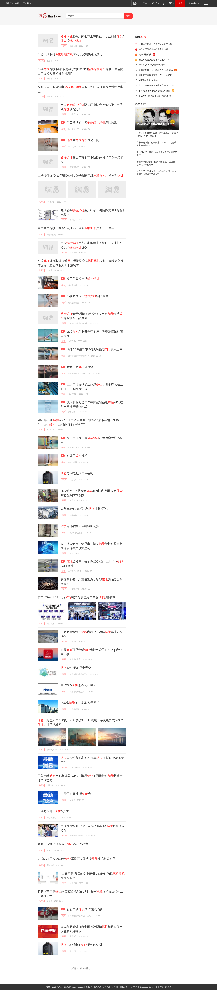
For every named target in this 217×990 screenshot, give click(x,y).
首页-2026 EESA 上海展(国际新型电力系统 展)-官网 (77, 597)
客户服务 (115, 987)
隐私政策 (123, 987)
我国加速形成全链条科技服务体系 (154, 59)
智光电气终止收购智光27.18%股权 (63, 844)
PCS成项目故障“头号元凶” (80, 703)
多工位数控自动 (82, 279)
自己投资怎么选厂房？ (78, 685)
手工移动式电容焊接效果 (91, 123)
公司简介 (88, 987)
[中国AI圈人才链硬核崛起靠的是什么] (157, 118)
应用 (17, 3)
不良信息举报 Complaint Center (141, 987)
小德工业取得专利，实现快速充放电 (70, 54)
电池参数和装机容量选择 (80, 526)
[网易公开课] (144, 3)
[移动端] (135, 3)
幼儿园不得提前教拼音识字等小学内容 (156, 85)
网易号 (64, 46)
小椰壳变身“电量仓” (76, 794)
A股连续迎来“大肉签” (148, 80)
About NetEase (78, 987)
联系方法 (97, 987)
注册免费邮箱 (192, 3)
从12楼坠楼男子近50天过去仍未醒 (154, 90)
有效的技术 (76, 456)
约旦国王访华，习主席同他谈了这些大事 (157, 44)
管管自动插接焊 (79, 367)
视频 (63, 129)
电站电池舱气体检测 (77, 473)
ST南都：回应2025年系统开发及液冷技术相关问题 (76, 859)
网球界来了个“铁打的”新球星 (152, 64)
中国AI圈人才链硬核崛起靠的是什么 (155, 124)
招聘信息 (106, 987)
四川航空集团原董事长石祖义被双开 (155, 75)
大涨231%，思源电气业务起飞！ (85, 509)
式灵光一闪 (83, 140)
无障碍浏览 (27, 3)
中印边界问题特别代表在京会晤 (153, 49)
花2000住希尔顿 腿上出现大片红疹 (155, 95)
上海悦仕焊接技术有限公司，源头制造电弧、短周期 (80, 175)
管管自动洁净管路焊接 (84, 909)
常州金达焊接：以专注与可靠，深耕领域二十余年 (76, 228)
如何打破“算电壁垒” (76, 668)
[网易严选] (155, 3)
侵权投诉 (168, 987)
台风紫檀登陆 (145, 54)
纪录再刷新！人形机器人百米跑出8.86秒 (156, 70)
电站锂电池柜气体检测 (81, 945)
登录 (180, 3)
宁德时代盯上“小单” (53, 811)
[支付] (164, 3)
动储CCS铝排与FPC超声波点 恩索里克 (94, 349)
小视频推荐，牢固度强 (87, 296)
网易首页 (9, 3)
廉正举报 (159, 987)
